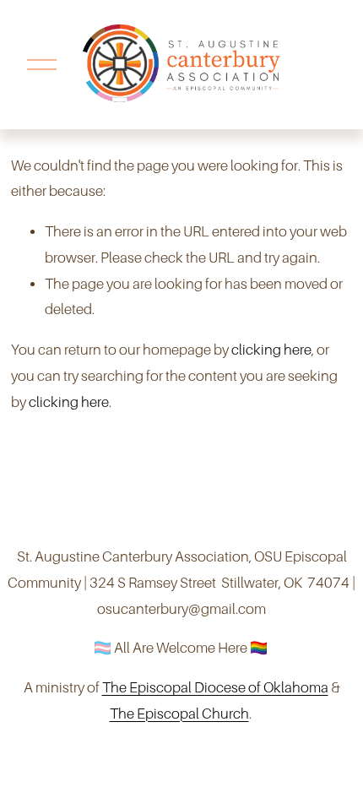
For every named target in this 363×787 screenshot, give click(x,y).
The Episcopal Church (179, 714)
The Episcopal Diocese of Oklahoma (215, 688)
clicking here (271, 350)
